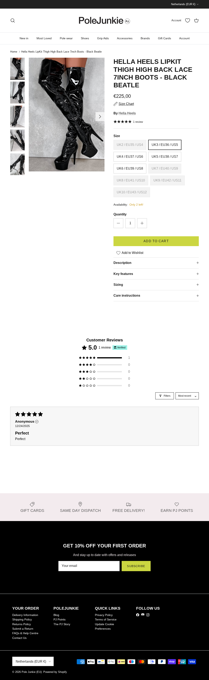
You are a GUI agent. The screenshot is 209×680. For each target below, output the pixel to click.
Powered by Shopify (55, 671)
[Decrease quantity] (118, 223)
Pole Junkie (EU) (32, 671)
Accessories (124, 38)
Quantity (120, 214)
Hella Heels (127, 113)
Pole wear (66, 38)
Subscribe (136, 566)
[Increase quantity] (142, 223)
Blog (56, 615)
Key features (123, 274)
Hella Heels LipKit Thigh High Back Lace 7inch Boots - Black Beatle (61, 51)
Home (13, 51)
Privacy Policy (104, 615)
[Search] (12, 20)
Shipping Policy (22, 619)
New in (24, 38)
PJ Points (59, 619)
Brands (145, 38)
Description (122, 263)
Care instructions (126, 295)
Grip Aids (103, 38)
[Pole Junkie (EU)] (104, 20)
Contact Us (19, 637)
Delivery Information (25, 615)
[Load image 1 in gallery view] (66, 114)
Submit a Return (22, 628)
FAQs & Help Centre (25, 633)
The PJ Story (61, 624)
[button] (104, 358)
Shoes (85, 38)
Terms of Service (106, 619)
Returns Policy (21, 624)
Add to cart (156, 241)
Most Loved (44, 38)
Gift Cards (164, 38)
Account (184, 38)
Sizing (118, 284)
